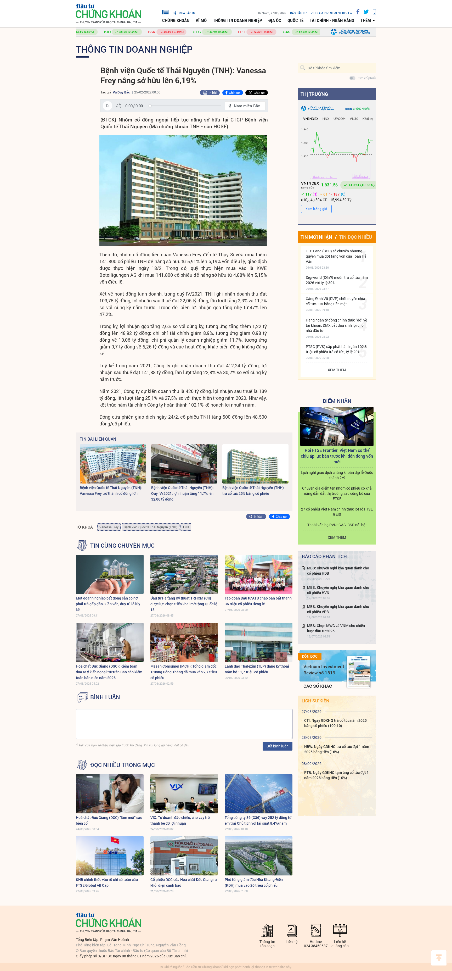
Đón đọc (310, 656)
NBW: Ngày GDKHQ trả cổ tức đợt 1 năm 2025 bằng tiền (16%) (336, 749)
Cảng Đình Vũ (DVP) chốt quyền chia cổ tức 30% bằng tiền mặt (335, 301)
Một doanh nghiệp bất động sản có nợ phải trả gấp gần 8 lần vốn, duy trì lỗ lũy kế (108, 604)
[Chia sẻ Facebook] (356, 12)
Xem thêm (337, 369)
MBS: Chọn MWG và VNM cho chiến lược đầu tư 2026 (336, 628)
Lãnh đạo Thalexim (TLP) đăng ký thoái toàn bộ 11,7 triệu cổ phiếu (257, 669)
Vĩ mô (201, 20)
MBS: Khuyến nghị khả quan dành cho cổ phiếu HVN (338, 590)
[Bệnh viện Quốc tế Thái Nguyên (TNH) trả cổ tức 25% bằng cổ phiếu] (255, 464)
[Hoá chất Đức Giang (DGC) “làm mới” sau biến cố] (110, 793)
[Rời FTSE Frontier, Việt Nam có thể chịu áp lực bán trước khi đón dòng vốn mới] (337, 426)
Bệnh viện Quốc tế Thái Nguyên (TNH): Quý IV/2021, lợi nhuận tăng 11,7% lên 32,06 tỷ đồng (182, 493)
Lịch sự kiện (315, 701)
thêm (365, 20)
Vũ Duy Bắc (121, 92)
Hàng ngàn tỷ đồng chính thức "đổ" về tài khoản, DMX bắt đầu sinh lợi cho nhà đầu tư (336, 325)
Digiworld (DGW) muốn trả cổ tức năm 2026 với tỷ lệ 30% (337, 280)
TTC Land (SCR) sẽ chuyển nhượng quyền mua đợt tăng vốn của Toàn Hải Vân (337, 256)
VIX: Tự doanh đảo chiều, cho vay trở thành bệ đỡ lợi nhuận (180, 820)
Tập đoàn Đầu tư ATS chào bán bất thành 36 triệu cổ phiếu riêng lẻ (258, 601)
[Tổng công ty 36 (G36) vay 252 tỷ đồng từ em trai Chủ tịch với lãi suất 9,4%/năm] (258, 793)
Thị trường (314, 94)
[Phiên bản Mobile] (372, 12)
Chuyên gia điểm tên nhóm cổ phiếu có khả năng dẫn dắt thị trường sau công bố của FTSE (337, 493)
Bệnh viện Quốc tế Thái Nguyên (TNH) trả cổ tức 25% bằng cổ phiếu (253, 490)
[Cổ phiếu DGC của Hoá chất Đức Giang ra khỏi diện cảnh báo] (184, 855)
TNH (186, 527)
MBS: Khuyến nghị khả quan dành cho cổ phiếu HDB (338, 570)
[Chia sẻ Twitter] (364, 12)
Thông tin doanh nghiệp (237, 20)
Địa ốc (274, 20)
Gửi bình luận (278, 745)
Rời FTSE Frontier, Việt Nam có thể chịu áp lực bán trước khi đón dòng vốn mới (337, 455)
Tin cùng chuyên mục (122, 545)
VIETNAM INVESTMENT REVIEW (331, 13)
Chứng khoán (175, 20)
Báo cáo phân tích (324, 556)
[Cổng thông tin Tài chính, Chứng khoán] (108, 13)
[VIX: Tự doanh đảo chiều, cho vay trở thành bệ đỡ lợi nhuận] (184, 793)
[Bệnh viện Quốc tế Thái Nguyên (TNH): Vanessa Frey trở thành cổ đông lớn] (113, 464)
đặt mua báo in (184, 13)
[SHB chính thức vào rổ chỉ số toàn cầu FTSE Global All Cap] (110, 855)
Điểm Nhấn (337, 400)
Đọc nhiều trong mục (122, 765)
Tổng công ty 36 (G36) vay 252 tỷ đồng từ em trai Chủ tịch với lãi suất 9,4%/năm (258, 820)
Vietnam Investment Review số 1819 (323, 669)
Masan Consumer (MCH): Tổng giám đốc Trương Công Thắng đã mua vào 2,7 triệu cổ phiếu (183, 672)
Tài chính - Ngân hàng (332, 20)
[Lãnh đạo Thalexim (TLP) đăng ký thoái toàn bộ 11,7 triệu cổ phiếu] (258, 642)
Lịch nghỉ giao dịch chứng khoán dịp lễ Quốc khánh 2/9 (337, 475)
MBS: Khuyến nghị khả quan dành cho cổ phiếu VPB (338, 609)
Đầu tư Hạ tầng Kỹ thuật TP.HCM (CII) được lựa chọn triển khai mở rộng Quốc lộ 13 (183, 604)
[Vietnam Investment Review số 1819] (358, 672)
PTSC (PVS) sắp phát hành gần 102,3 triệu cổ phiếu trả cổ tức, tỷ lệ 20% (336, 349)
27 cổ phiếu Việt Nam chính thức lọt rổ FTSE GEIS (337, 512)
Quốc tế (295, 20)
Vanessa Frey (108, 527)
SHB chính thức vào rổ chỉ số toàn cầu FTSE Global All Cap (107, 882)
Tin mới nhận (316, 237)
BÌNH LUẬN (105, 697)
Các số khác (317, 686)
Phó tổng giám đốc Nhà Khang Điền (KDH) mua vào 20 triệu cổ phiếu (254, 882)
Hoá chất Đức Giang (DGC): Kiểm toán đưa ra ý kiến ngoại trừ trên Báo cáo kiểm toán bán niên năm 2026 (109, 672)
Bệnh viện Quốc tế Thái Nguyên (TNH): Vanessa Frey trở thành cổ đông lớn (111, 490)
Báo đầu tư (298, 13)
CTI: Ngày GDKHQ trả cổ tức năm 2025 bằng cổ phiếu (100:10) (335, 723)
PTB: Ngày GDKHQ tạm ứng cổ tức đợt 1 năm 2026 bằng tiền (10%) (336, 775)
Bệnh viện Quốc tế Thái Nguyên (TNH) (150, 527)
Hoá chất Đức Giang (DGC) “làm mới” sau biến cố (109, 820)
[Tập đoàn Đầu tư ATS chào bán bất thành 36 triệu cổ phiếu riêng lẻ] (258, 574)
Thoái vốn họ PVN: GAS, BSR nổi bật (337, 524)
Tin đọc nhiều (355, 237)
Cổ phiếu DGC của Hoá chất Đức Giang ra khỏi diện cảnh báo (183, 882)
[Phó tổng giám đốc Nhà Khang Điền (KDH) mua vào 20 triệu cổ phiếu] (258, 855)
